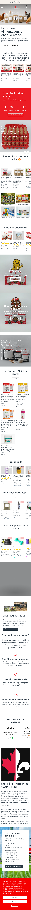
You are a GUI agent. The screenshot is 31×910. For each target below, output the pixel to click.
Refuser (14, 902)
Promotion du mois (15, 115)
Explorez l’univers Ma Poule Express (15, 594)
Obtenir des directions (14, 866)
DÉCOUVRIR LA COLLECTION (11, 45)
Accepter (14, 898)
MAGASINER (15, 318)
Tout (15, 164)
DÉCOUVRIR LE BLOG (10, 629)
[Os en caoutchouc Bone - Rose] (16, 557)
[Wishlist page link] (27, 6)
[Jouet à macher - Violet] (26, 556)
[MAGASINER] (15, 274)
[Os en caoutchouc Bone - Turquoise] (14, 557)
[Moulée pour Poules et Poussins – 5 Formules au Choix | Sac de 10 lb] (15, 19)
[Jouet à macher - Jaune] (28, 556)
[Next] (28, 151)
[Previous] (25, 151)
